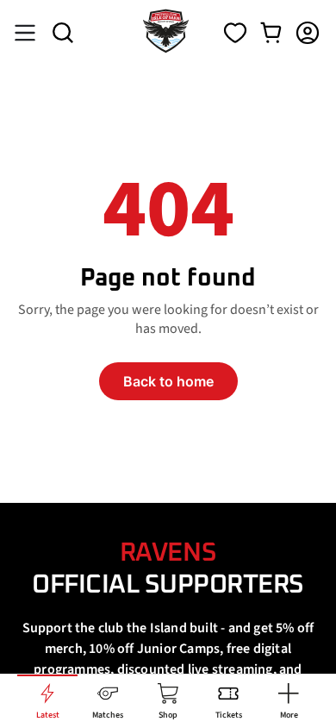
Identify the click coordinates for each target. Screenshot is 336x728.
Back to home (168, 381)
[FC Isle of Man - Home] (166, 48)
